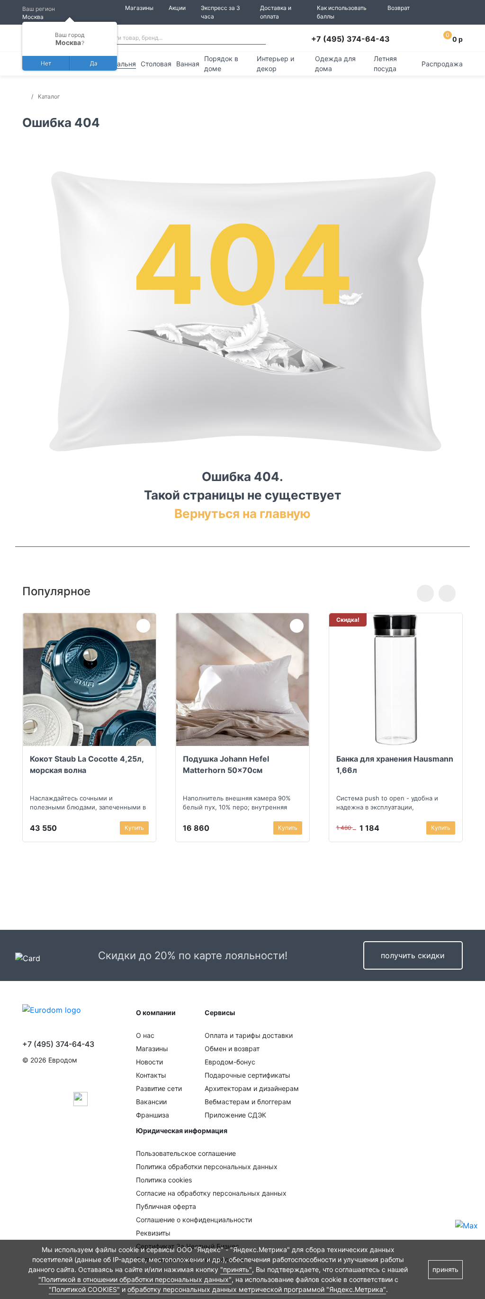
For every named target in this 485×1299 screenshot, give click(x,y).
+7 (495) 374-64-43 (350, 39)
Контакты (151, 1075)
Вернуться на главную (242, 513)
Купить (134, 827)
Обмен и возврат (232, 1049)
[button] (425, 593)
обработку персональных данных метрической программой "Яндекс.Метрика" (256, 1289)
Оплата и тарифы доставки (249, 1035)
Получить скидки (413, 955)
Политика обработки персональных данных (207, 1167)
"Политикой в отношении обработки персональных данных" (135, 1279)
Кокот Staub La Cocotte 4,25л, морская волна (87, 764)
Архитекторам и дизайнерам (252, 1088)
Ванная (187, 64)
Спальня (122, 64)
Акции (177, 7)
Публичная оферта (166, 1206)
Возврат (398, 7)
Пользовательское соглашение (186, 1153)
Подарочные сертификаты (247, 1075)
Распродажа (442, 64)
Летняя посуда (385, 64)
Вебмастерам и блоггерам (248, 1102)
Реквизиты (153, 1233)
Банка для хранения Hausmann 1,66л (394, 764)
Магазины (139, 7)
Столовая (156, 64)
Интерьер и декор (275, 64)
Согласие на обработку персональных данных (211, 1193)
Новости (149, 1062)
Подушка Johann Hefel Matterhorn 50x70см (226, 764)
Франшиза (152, 1115)
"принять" (236, 1269)
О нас (145, 1035)
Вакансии (151, 1102)
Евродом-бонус (230, 1062)
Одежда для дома (335, 64)
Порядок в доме (221, 64)
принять (445, 1269)
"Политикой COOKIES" (84, 1289)
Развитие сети (159, 1088)
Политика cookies (164, 1180)
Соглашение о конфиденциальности (194, 1220)
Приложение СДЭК (235, 1115)
